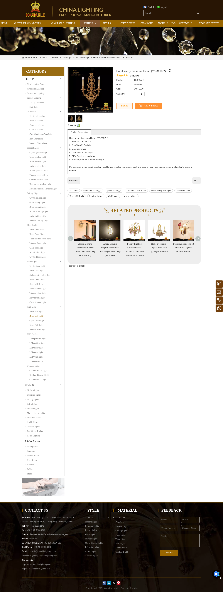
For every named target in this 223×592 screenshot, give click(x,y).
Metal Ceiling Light (37, 216)
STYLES (29, 385)
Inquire (124, 105)
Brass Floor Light (37, 234)
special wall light (114, 190)
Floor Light (32, 225)
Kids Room (32, 460)
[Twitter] (114, 583)
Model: (119, 80)
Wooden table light (37, 293)
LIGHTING (30, 79)
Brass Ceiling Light (37, 207)
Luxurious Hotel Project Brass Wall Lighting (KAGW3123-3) (159, 248)
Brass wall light (36, 316)
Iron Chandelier (36, 139)
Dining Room (33, 455)
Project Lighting (34, 98)
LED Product (33, 334)
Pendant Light (33, 148)
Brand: (119, 84)
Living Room (33, 446)
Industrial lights (34, 417)
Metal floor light (36, 230)
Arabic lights (32, 422)
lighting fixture (95, 196)
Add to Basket (151, 105)
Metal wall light (36, 311)
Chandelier (31, 111)
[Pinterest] (118, 583)
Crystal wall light (36, 320)
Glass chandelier (36, 130)
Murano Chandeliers (38, 143)
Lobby (30, 469)
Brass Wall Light (76, 196)
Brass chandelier (36, 120)
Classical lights (33, 427)
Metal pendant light (37, 166)
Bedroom (31, 451)
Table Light (32, 261)
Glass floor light (36, 248)
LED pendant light (37, 339)
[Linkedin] (109, 583)
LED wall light (35, 357)
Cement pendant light (38, 180)
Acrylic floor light (37, 252)
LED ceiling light (37, 343)
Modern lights (33, 390)
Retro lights (32, 404)
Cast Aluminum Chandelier (41, 134)
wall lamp (73, 190)
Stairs (29, 474)
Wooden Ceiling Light (39, 220)
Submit (169, 552)
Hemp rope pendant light (40, 184)
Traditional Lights (35, 431)
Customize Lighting (35, 93)
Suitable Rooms (32, 441)
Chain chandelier (36, 125)
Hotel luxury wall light (161, 190)
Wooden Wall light (37, 329)
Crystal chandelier (37, 116)
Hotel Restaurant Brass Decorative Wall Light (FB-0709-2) (183, 248)
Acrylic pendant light (38, 170)
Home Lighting (33, 436)
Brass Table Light (37, 280)
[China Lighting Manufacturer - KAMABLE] (35, 9)
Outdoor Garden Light (39, 375)
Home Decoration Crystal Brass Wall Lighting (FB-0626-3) (134, 248)
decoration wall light (92, 190)
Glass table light (36, 284)
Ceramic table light (37, 302)
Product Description (79, 132)
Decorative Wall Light (136, 190)
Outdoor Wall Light (37, 379)
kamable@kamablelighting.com (42, 551)
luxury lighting (130, 196)
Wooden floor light (37, 243)
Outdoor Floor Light (38, 370)
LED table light (36, 352)
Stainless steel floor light (40, 239)
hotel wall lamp (183, 190)
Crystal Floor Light (37, 257)
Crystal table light (37, 266)
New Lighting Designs (36, 84)
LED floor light (36, 348)
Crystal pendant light (38, 152)
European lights (34, 395)
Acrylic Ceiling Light (38, 211)
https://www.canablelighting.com (36, 569)
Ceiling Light (33, 193)
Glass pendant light (37, 157)
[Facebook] (104, 583)
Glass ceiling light (37, 202)
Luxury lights (33, 399)
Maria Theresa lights (36, 413)
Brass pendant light (37, 161)
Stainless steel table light (40, 275)
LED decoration (36, 361)
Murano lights (33, 408)
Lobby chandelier (36, 102)
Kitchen (30, 465)
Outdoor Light (33, 366)
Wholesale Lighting (35, 89)
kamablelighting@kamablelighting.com (40, 556)
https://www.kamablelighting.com (36, 564)
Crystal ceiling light (37, 198)
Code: (119, 89)
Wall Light (31, 307)
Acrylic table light (37, 298)
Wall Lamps (113, 196)
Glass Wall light (36, 325)
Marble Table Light (37, 289)
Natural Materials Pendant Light (43, 189)
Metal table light (36, 270)
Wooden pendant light (38, 175)
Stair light (33, 107)
